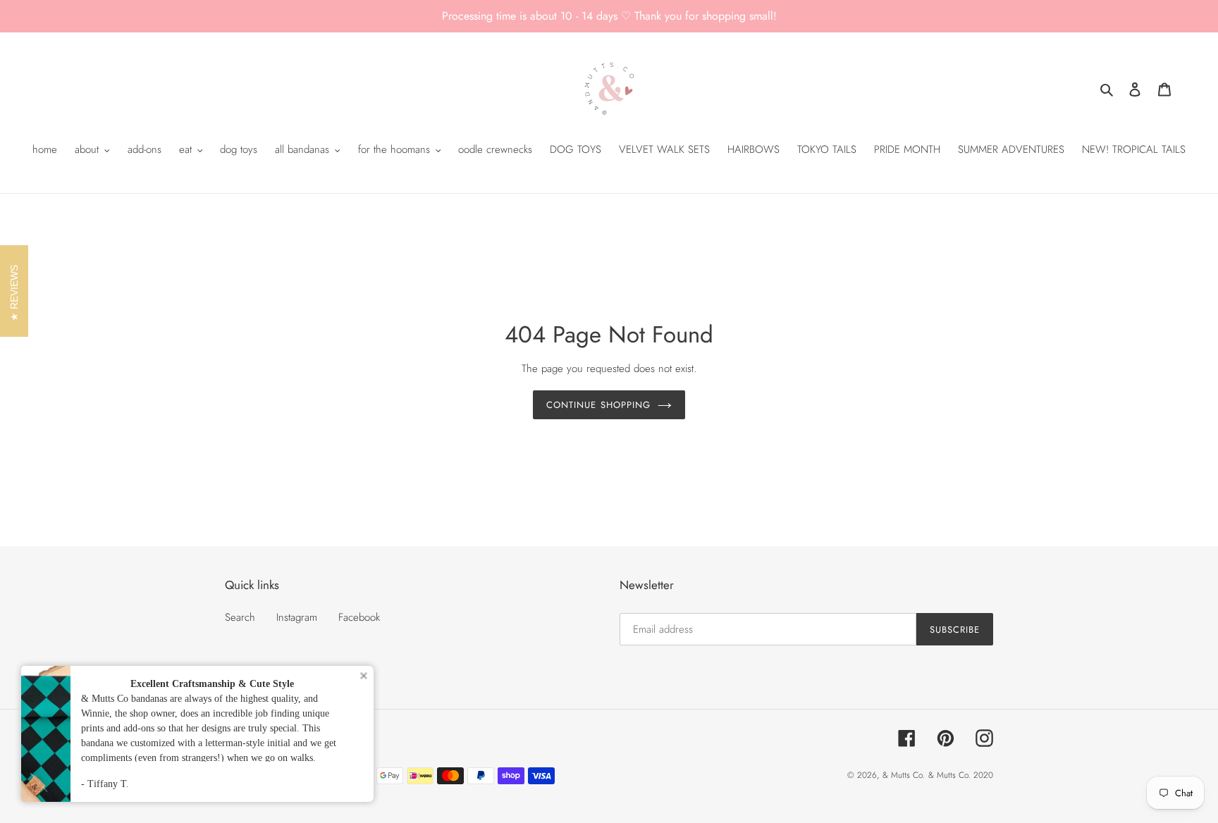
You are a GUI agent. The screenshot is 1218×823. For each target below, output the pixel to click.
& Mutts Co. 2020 (960, 775)
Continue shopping (598, 405)
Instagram (296, 617)
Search (240, 617)
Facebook (359, 617)
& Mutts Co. (903, 775)
